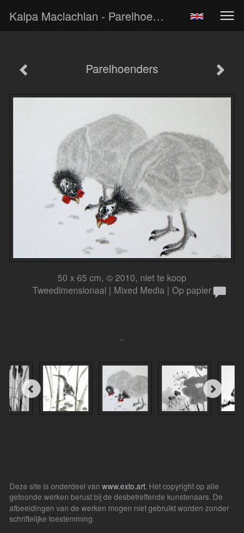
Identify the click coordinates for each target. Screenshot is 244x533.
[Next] (212, 388)
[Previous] (31, 388)
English (197, 16)
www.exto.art (123, 486)
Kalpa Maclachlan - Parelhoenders (93, 15)
